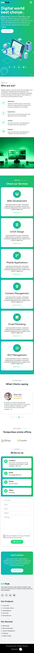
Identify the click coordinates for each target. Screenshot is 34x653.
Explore (7, 31)
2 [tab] (12, 417)
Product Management (9, 631)
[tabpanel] (17, 402)
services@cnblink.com (15, 475)
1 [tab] (10, 417)
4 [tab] (16, 417)
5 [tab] (19, 417)
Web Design (6, 626)
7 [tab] (23, 417)
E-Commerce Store (8, 608)
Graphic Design (7, 636)
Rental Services (7, 615)
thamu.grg (11, 492)
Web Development (8, 628)
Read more (16, 212)
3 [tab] (14, 417)
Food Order (6, 605)
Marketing (5, 633)
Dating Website (7, 610)
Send (18, 542)
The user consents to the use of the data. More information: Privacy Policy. (16, 536)
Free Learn (6, 613)
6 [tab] (21, 417)
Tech (5, 2)
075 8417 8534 (13, 483)
